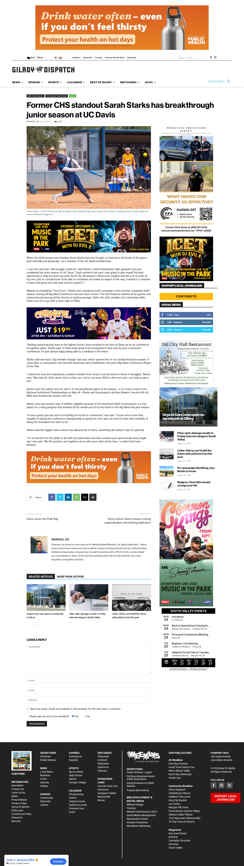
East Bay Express (178, 763)
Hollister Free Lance (179, 796)
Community (46, 797)
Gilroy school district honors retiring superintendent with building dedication (127, 520)
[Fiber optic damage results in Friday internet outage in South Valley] (88, 597)
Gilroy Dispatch (177, 789)
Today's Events (77, 801)
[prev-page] (29, 624)
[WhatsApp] (76, 497)
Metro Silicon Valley (179, 770)
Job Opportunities (221, 756)
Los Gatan (174, 803)
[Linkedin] (68, 497)
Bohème (173, 837)
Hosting (131, 808)
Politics (44, 786)
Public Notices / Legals (139, 772)
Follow (206, 322)
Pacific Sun (175, 777)
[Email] (84, 497)
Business (45, 775)
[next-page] (34, 624)
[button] (220, 81)
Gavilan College (77, 782)
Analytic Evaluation (137, 822)
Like (208, 314)
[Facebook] (211, 58)
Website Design (135, 804)
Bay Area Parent (178, 833)
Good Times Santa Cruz (182, 767)
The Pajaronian (177, 818)
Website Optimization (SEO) (142, 811)
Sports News (76, 771)
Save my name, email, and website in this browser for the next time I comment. (75, 708)
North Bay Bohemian (180, 774)
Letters (44, 804)
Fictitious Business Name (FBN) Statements (141, 778)
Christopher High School (56, 96)
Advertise (45, 756)
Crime (43, 778)
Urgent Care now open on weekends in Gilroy (183, 416)
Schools (44, 782)
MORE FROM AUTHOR (70, 576)
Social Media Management (141, 815)
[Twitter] (60, 497)
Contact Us (17, 789)
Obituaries (103, 756)
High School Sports (35, 96)
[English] (57, 57)
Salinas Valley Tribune (181, 814)
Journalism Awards (221, 760)
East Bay (173, 844)
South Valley (175, 847)
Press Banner (176, 811)
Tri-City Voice (176, 821)
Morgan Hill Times (178, 807)
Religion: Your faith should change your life (193, 483)
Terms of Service (20, 806)
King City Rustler (178, 800)
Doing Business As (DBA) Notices (140, 784)
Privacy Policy (19, 803)
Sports (72, 96)
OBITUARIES (105, 752)
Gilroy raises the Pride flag (42, 519)
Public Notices (48, 760)
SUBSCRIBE (18, 773)
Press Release (19, 799)
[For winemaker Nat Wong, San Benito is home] (167, 471)
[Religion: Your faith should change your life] (167, 485)
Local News (46, 771)
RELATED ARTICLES (41, 576)
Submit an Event (78, 804)
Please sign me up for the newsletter (49, 716)
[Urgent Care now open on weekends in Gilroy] (46, 597)
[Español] (61, 57)
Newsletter (17, 785)
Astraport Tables (107, 793)
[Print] (92, 497)
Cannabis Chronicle (179, 840)
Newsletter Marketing (138, 825)
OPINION (45, 794)
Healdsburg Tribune (179, 793)
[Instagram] (215, 58)
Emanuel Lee (33, 121)
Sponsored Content (137, 818)
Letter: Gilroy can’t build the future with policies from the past (194, 454)
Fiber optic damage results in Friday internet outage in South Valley (196, 436)
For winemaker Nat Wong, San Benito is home (196, 469)
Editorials (45, 801)
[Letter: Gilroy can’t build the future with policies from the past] (131, 597)
